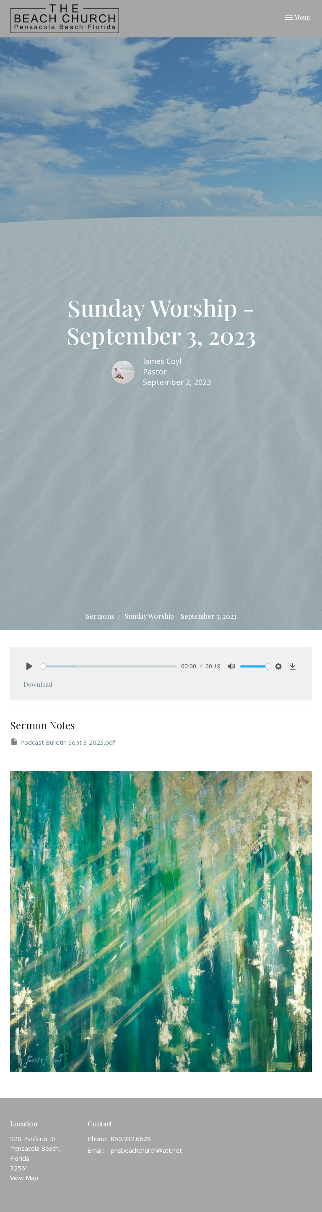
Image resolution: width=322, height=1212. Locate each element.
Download (37, 684)
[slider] (108, 666)
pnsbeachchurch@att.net (146, 1150)
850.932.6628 (131, 1138)
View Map (24, 1177)
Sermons (100, 616)
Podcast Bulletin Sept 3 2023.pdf (67, 742)
